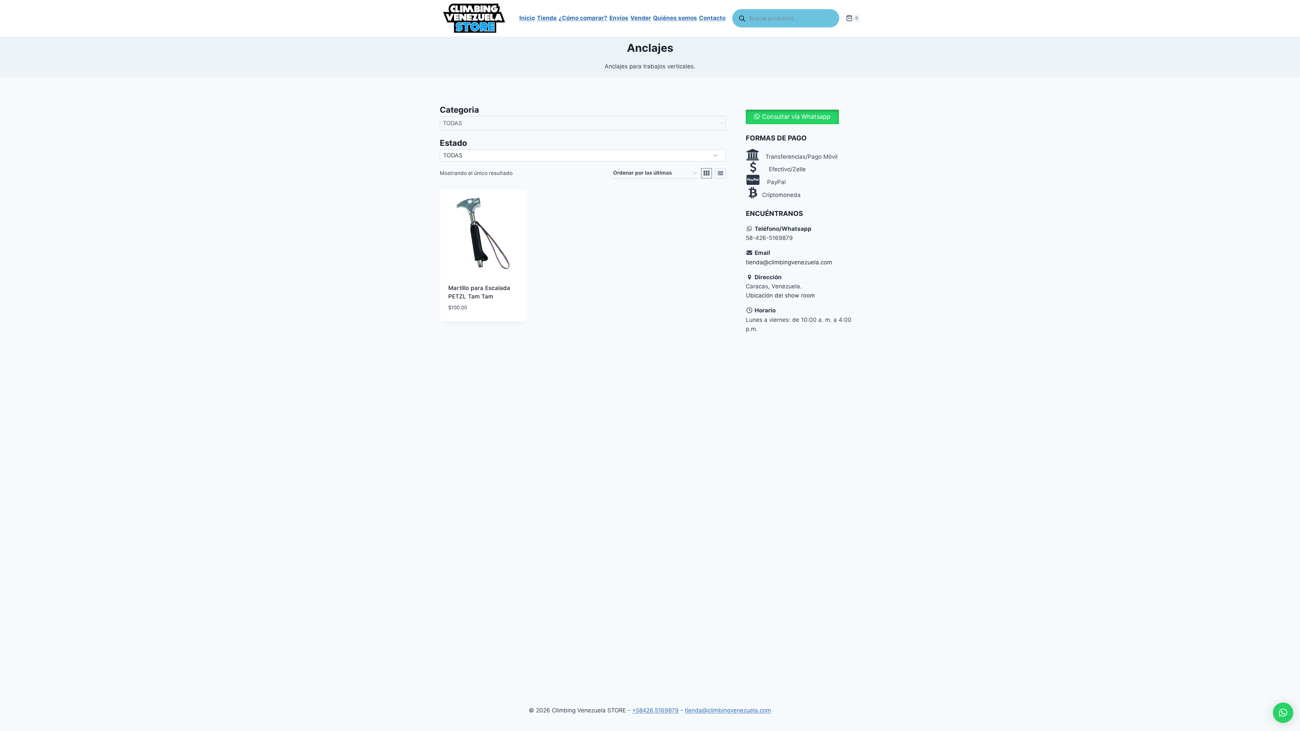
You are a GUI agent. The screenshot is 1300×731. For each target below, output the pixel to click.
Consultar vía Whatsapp (796, 116)
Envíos (618, 18)
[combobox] (583, 123)
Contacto (712, 18)
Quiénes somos (675, 18)
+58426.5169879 (655, 710)
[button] (792, 116)
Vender (640, 18)
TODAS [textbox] (452, 123)
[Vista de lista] (720, 173)
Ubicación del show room (780, 295)
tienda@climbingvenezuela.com (789, 262)
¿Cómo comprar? (583, 18)
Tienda (547, 18)
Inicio (527, 18)
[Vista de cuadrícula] (706, 173)
